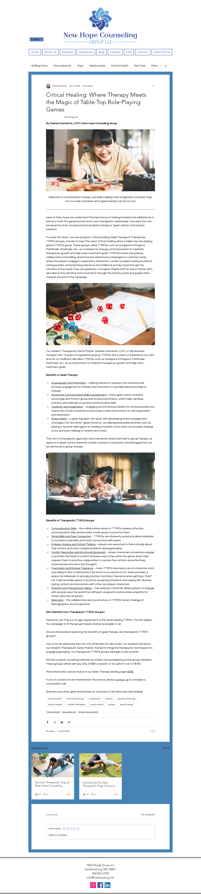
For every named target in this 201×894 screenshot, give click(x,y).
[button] (67, 52)
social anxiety (96, 705)
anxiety (109, 699)
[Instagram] (93, 885)
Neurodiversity (62, 65)
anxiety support (55, 705)
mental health (55, 699)
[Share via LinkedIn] (61, 722)
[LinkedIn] (107, 885)
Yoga (80, 65)
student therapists (76, 705)
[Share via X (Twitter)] (54, 722)
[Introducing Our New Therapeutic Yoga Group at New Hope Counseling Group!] (100, 765)
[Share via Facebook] (47, 722)
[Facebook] (100, 885)
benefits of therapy (127, 699)
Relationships (97, 65)
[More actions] (153, 86)
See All (166, 748)
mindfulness (94, 699)
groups (111, 705)
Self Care (139, 65)
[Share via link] (69, 722)
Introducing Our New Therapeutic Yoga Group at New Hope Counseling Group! (99, 784)
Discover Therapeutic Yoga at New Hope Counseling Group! (52, 784)
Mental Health (119, 65)
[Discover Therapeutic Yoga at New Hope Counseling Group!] (52, 765)
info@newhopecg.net (100, 877)
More (154, 65)
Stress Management (88, 712)
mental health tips (75, 699)
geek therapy (126, 705)
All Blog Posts (39, 65)
